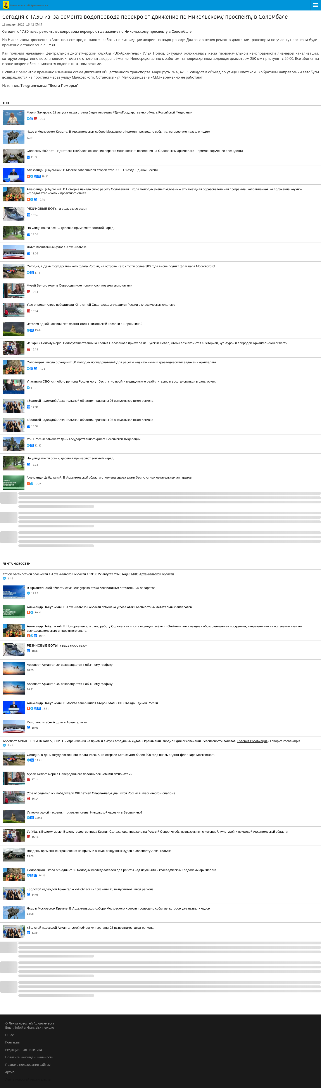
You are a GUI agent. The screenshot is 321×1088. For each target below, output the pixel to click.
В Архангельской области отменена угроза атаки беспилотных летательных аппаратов (91, 588)
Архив (9, 1072)
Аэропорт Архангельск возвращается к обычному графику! (70, 664)
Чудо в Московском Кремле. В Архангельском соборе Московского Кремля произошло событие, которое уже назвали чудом (118, 131)
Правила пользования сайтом (27, 1064)
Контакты (12, 1042)
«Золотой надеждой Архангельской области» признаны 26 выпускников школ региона (90, 400)
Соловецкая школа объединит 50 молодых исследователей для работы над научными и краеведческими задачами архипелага (121, 362)
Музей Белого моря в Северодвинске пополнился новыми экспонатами (79, 285)
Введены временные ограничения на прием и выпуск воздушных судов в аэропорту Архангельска (99, 851)
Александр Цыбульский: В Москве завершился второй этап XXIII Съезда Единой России (92, 170)
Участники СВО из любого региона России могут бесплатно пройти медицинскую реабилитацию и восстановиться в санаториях (121, 381)
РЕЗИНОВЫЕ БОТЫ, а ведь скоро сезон (57, 208)
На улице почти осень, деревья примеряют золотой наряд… (72, 228)
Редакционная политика (23, 1050)
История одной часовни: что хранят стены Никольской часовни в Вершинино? (84, 324)
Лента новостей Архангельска (28, 1079)
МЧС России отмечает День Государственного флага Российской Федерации (83, 439)
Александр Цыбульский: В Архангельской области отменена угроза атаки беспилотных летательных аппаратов (109, 477)
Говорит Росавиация (252, 741)
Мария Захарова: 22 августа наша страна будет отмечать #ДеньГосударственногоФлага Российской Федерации (109, 112)
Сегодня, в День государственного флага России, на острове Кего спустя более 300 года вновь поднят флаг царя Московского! (121, 266)
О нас (9, 1035)
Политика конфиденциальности (29, 1057)
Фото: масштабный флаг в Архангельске (56, 247)
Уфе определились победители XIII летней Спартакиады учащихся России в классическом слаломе (101, 304)
